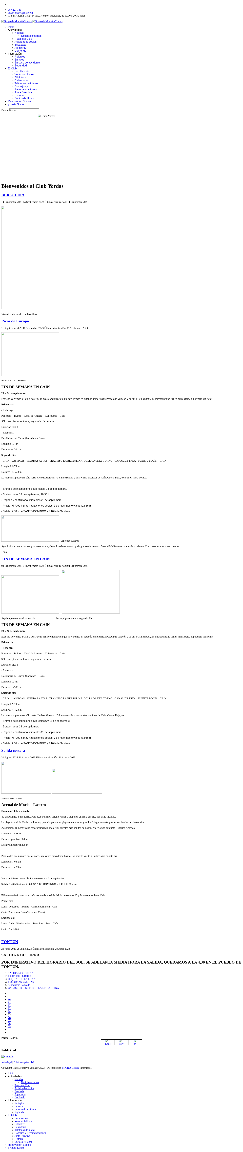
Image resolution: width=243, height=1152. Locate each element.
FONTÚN (9, 942)
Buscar (5, 110)
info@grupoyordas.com (20, 12)
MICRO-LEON (70, 1067)
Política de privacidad (24, 1062)
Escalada (20, 44)
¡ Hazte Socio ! (16, 104)
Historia (19, 95)
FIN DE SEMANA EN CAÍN (25, 559)
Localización (22, 71)
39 (9, 1026)
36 (9, 1017)
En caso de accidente (27, 62)
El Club (12, 68)
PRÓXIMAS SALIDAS (21, 982)
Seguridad (21, 65)
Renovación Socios (19, 101)
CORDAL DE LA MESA (22, 979)
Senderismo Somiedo (19, 985)
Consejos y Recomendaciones (26, 88)
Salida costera (13, 750)
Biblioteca (20, 77)
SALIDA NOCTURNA (21, 973)
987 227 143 (14, 9)
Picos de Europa (15, 321)
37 (9, 1020)
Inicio (11, 26)
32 (9, 1005)
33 (9, 1008)
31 (9, 1002)
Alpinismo (20, 47)
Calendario (21, 80)
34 (9, 1011)
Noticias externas (31, 35)
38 (9, 1023)
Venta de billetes (24, 74)
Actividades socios (26, 41)
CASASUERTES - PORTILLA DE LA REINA (33, 988)
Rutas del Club (23, 38)
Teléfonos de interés (26, 83)
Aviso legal (6, 1062)
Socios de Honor (24, 98)
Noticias (19, 32)
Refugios (20, 56)
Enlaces (19, 59)
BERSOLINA (12, 195)
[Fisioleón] (7, 1056)
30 (9, 999)
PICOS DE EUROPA (19, 976)
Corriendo (20, 50)
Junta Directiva (23, 92)
